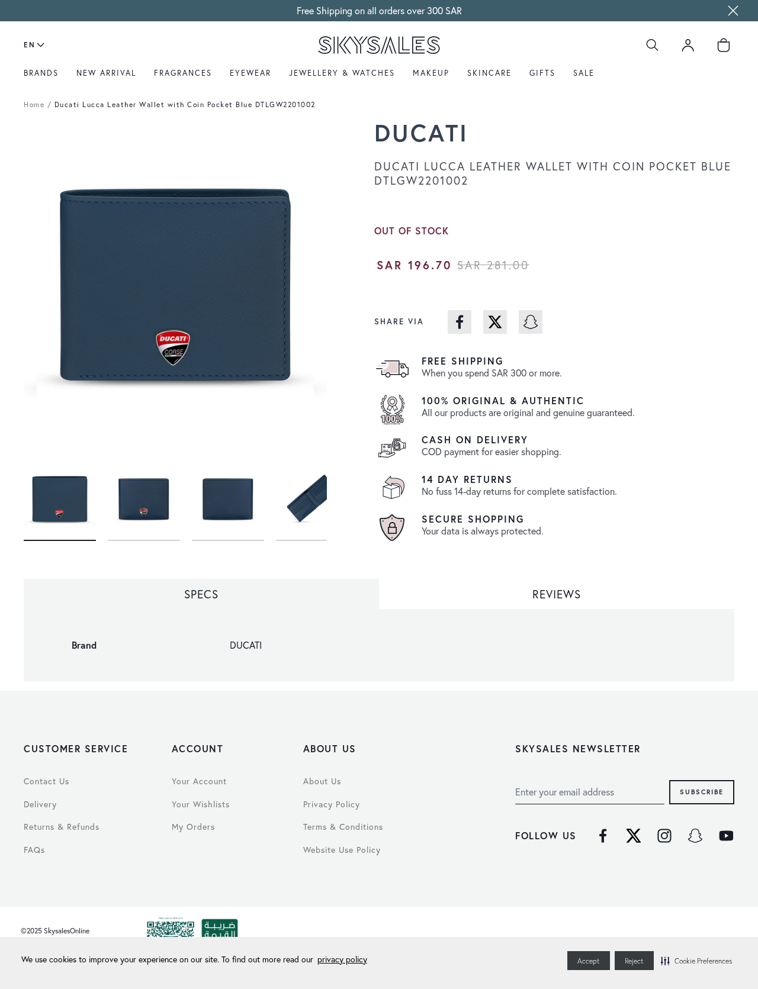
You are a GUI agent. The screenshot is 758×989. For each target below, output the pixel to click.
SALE (584, 73)
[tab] (201, 594)
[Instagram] (664, 836)
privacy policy (342, 959)
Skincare (489, 73)
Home (34, 104)
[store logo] (379, 45)
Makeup (431, 73)
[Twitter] (634, 836)
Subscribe (702, 792)
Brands (41, 73)
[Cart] (723, 45)
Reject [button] (634, 960)
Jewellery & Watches (342, 73)
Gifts (542, 73)
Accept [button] (588, 960)
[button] (696, 960)
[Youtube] (726, 836)
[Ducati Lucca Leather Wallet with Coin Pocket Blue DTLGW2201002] (60, 495)
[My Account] (688, 45)
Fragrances (183, 73)
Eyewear (250, 73)
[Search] (652, 45)
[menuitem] (44, 77)
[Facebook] (603, 836)
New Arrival (106, 73)
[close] (733, 10)
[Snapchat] (695, 836)
